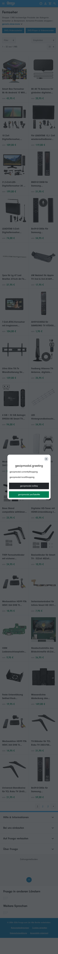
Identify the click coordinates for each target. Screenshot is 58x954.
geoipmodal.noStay (29, 486)
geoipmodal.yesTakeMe (29, 494)
